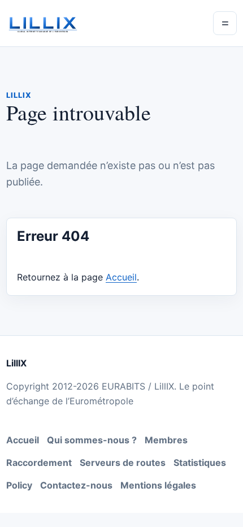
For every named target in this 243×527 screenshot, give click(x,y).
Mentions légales (158, 485)
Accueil (121, 277)
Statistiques (199, 462)
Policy (19, 485)
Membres (166, 440)
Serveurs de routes (123, 462)
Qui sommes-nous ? (92, 440)
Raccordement (39, 462)
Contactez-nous (76, 485)
